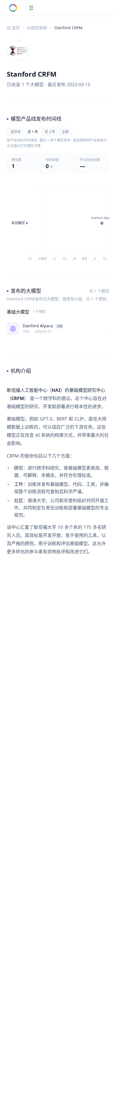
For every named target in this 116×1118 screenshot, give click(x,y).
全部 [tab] (65, 132)
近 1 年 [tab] (33, 132)
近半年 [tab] (16, 132)
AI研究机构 (37, 27)
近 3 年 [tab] (50, 132)
